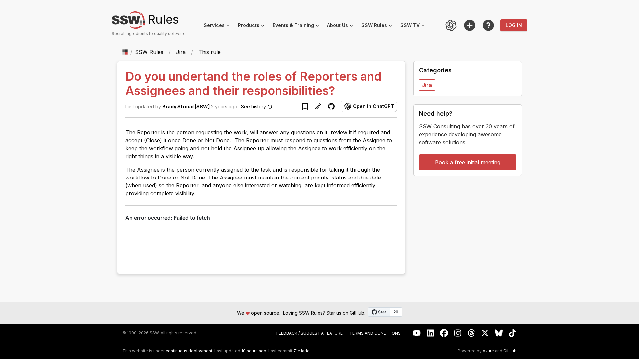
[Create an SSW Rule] (469, 25)
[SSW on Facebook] (444, 333)
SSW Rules (378, 26)
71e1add (301, 351)
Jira (181, 52)
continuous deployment (189, 351)
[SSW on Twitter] (485, 333)
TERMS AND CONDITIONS (375, 333)
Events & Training (298, 26)
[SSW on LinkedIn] (430, 333)
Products (253, 26)
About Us (342, 26)
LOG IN (514, 25)
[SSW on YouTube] (417, 333)
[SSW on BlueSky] (499, 333)
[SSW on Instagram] (458, 333)
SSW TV (414, 26)
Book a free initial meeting (467, 162)
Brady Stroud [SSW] (186, 106)
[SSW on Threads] (471, 333)
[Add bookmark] (305, 106)
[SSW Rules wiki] (488, 25)
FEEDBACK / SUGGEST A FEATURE (309, 333)
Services (219, 26)
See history (253, 106)
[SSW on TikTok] (512, 333)
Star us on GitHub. (345, 313)
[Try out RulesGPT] (451, 25)
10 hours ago (253, 350)
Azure (488, 351)
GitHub (510, 351)
